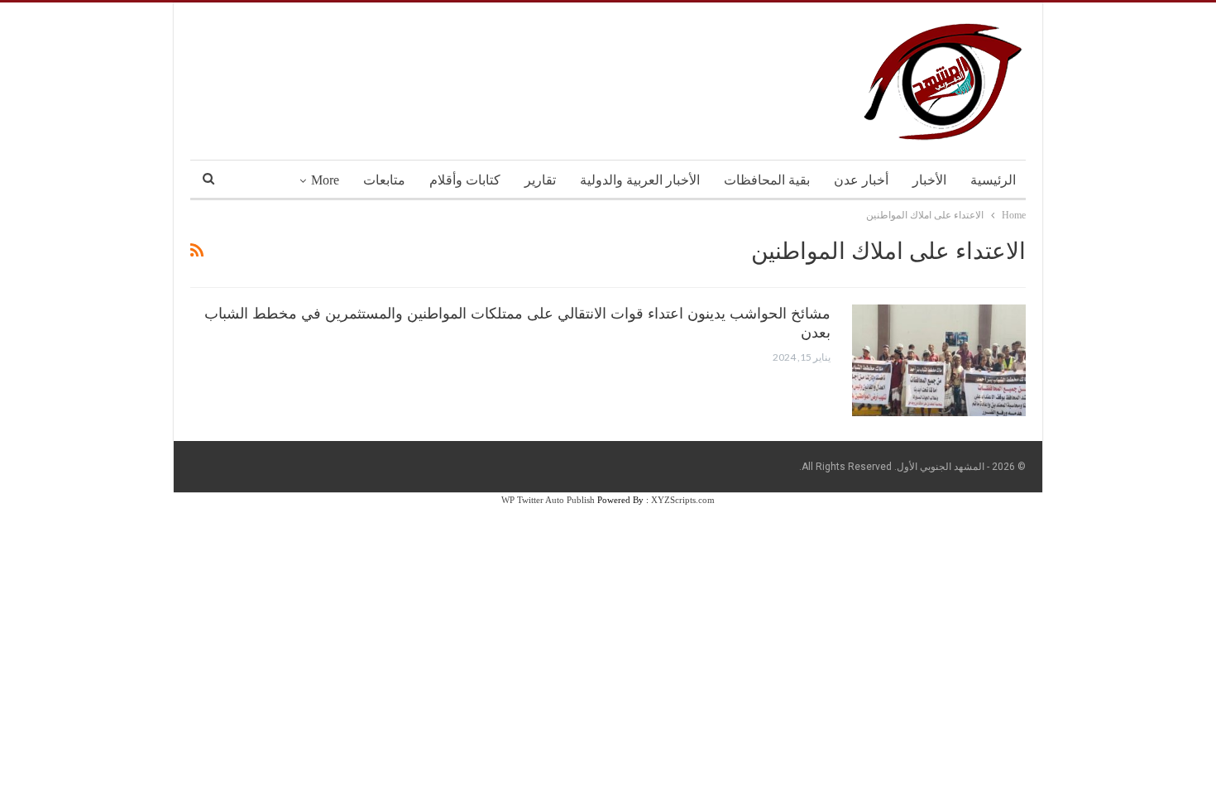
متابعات (384, 180)
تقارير (540, 180)
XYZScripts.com (683, 500)
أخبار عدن (861, 180)
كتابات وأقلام (464, 180)
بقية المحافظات (767, 180)
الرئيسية (993, 180)
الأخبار (929, 180)
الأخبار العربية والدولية (640, 180)
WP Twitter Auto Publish (548, 500)
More (325, 180)
